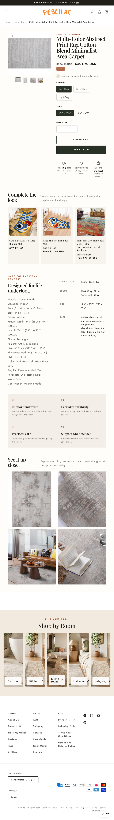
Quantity (62, 122)
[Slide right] (47, 80)
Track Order (40, 745)
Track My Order (17, 732)
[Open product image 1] (32, 499)
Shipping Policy (67, 726)
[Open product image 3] (32, 556)
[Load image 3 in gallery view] (33, 80)
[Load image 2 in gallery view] (25, 80)
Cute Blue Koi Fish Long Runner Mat (22, 242)
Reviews (13, 739)
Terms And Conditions (64, 734)
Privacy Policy (66, 719)
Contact (37, 752)
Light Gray (64, 97)
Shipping (38, 726)
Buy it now (81, 149)
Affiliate (13, 752)
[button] (6, 11)
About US (13, 719)
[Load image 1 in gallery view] (18, 80)
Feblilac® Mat (32, 807)
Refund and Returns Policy (66, 744)
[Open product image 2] (82, 499)
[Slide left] (11, 80)
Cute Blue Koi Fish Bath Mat (55, 242)
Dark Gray (64, 89)
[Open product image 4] (82, 556)
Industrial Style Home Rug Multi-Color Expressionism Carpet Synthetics (90, 245)
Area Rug (19, 22)
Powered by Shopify (48, 807)
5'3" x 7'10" (65, 113)
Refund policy (67, 807)
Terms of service (99, 807)
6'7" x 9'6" (83, 113)
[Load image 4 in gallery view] (40, 80)
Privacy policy (82, 807)
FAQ (10, 745)
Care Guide (39, 739)
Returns (37, 732)
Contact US (14, 726)
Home (8, 22)
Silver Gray (81, 89)
